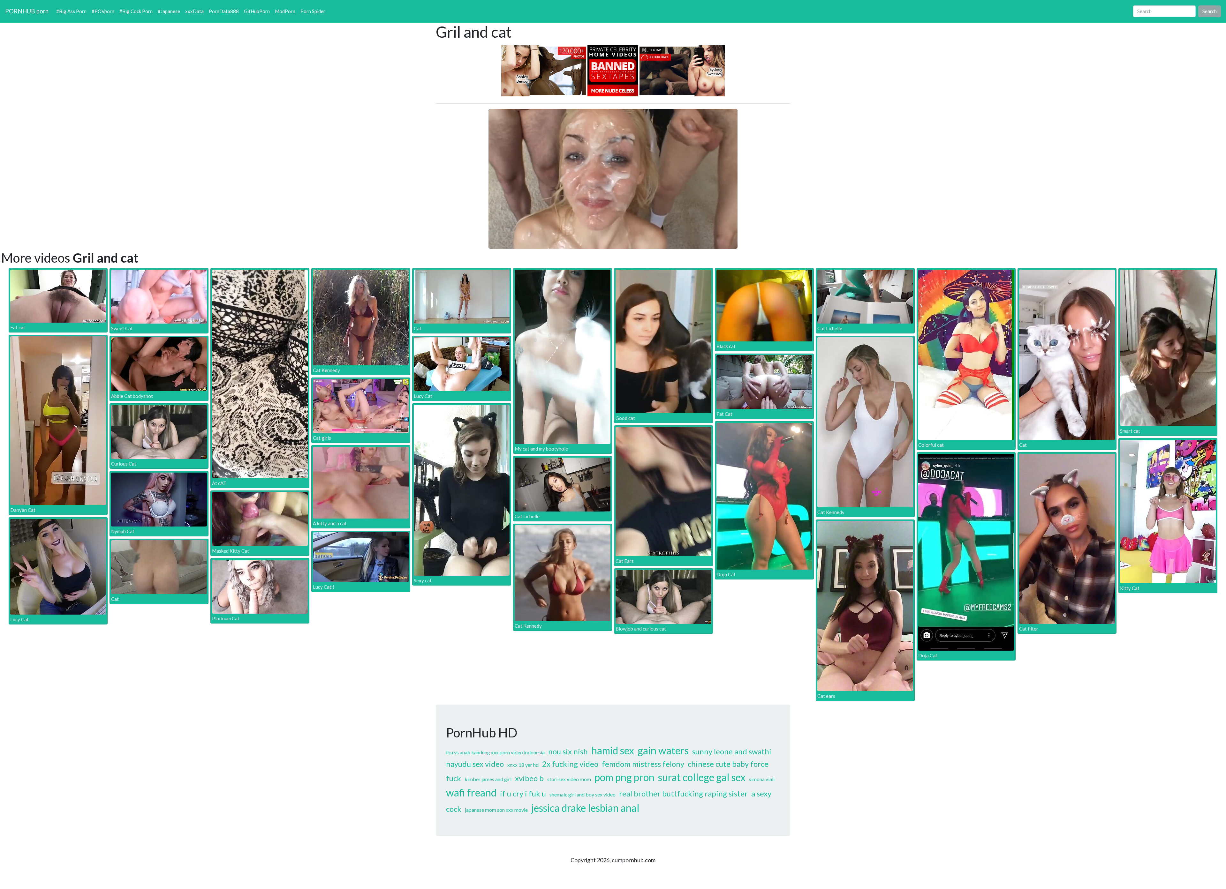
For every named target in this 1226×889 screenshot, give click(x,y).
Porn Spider (312, 11)
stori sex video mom (569, 779)
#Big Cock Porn (136, 11)
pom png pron (624, 777)
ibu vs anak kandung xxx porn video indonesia (495, 752)
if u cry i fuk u (523, 793)
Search (1209, 11)
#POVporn (103, 11)
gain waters (663, 750)
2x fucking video (570, 763)
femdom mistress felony (643, 763)
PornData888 (224, 11)
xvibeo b (529, 778)
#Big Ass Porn (71, 11)
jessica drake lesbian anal (585, 808)
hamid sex (612, 750)
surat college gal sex (701, 777)
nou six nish (568, 751)
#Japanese (169, 11)
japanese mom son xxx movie (496, 810)
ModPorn (285, 11)
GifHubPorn (257, 11)
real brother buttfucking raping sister (683, 793)
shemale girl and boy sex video (582, 794)
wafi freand (471, 792)
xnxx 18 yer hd (523, 765)
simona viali (762, 779)
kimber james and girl (488, 779)
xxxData (194, 11)
